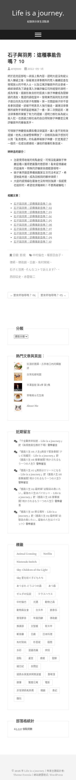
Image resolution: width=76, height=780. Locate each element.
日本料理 (47, 634)
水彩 (19, 650)
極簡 (49, 642)
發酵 (54, 658)
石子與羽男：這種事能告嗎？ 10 (32, 241)
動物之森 (50, 602)
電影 (47, 682)
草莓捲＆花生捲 (35, 395)
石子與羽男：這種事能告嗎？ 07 (33, 229)
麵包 (19, 698)
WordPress (56, 774)
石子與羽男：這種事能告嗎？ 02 (33, 208)
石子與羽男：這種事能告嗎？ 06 (33, 225)
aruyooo (15, 69)
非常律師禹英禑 (25, 690)
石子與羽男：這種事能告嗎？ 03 (33, 212)
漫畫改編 (33, 650)
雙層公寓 (33, 682)
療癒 (42, 658)
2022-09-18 (35, 69)
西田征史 (15, 277)
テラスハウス (45, 594)
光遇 (35, 602)
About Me (32, 405)
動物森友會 (23, 610)
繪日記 (20, 666)
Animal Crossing (26, 553)
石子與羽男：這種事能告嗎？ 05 (33, 220)
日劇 (32, 262)
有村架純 (43, 262)
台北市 (39, 610)
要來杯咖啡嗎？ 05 (53, 295)
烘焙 (47, 650)
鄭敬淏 (51, 674)
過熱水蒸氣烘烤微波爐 (29, 674)
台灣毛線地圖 (34, 374)
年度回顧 (38, 618)
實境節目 (21, 618)
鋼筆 (19, 682)
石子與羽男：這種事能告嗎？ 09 (33, 237)
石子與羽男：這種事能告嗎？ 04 (33, 216)
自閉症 (34, 666)
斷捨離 (20, 634)
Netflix (47, 553)
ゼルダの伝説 (24, 594)
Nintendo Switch (27, 561)
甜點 (19, 658)
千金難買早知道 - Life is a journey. (41, 441)
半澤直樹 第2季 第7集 (38, 384)
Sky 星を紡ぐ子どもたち (30, 577)
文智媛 (34, 626)
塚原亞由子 (54, 255)
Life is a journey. (38, 12)
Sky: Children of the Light (32, 569)
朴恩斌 (37, 642)
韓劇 (43, 690)
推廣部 (20, 626)
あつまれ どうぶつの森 (29, 585)
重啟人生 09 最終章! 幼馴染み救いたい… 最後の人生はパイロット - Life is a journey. (39, 493)
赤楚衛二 (29, 277)
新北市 (48, 626)
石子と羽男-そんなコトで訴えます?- (33, 269)
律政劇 (22, 262)
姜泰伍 (53, 610)
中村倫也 (38, 255)
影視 (23, 255)
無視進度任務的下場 (34, 445)
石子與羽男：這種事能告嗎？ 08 (33, 233)
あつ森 (52, 585)
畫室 (30, 658)
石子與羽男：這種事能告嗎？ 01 (32, 203)
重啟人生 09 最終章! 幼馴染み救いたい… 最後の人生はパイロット (39, 519)
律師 (12, 262)
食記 (54, 690)
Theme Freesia (22, 774)
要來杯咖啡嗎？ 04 (23, 295)
